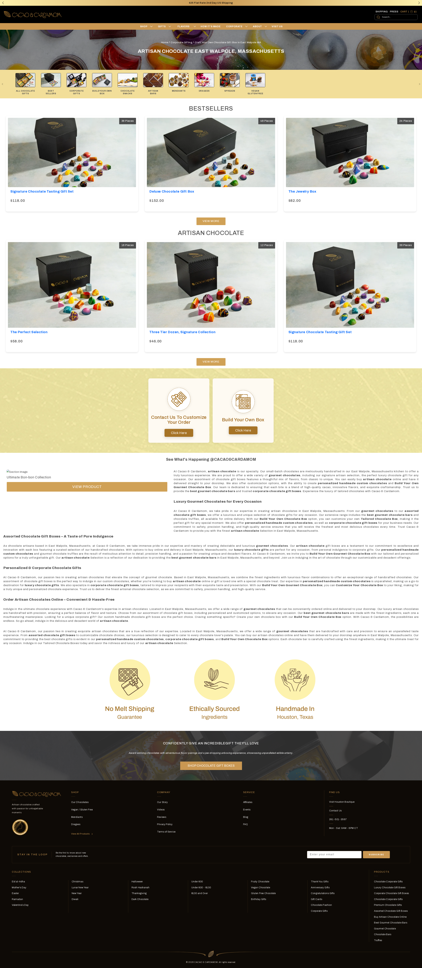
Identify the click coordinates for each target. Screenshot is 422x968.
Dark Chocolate (140, 899)
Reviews (161, 817)
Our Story (162, 802)
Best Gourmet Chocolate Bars (390, 922)
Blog (245, 817)
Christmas (77, 881)
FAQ (245, 824)
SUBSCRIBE (376, 854)
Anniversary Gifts (320, 887)
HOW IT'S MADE (210, 26)
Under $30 (197, 881)
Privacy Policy (164, 824)
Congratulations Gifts (323, 893)
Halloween (137, 881)
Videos (161, 809)
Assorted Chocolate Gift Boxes (391, 911)
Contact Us (335, 810)
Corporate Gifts (319, 911)
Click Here (179, 433)
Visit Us (277, 26)
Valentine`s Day (20, 905)
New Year (77, 893)
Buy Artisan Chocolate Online (390, 917)
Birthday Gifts (258, 899)
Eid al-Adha (18, 881)
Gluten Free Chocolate (263, 893)
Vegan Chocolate (260, 887)
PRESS (394, 11)
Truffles (378, 940)
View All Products (80, 834)
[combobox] (396, 17)
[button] (419, 2)
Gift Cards (316, 899)
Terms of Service (166, 832)
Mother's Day (19, 887)
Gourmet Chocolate (385, 928)
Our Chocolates (80, 802)
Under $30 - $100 (201, 887)
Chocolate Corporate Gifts (388, 881)
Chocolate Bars (382, 934)
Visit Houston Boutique (342, 802)
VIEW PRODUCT (87, 487)
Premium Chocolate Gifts (388, 905)
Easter (15, 893)
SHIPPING (382, 11)
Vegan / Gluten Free (82, 809)
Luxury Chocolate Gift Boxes (389, 887)
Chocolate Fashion (321, 905)
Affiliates (247, 802)
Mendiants (77, 817)
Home (164, 42)
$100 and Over (199, 893)
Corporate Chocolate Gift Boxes (391, 893)
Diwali (75, 899)
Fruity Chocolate (260, 881)
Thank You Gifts (319, 881)
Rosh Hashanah (141, 887)
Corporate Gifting (181, 42)
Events (247, 809)
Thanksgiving (139, 893)
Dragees (75, 824)
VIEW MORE (211, 221)
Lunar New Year (80, 887)
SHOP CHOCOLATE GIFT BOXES (211, 765)
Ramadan (17, 899)
